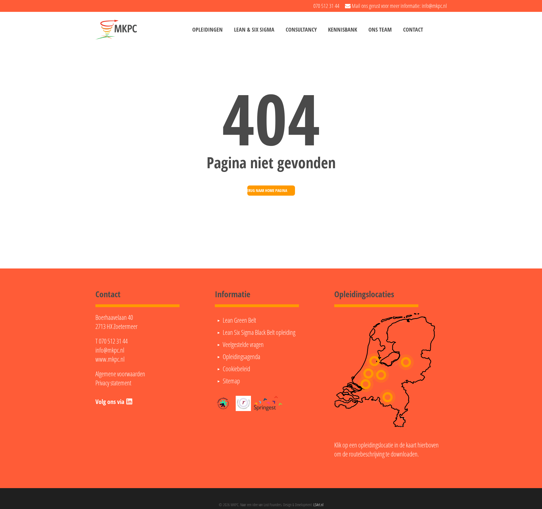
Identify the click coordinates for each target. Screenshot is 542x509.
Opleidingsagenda (241, 356)
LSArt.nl (318, 504)
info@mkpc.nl (109, 350)
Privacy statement (113, 382)
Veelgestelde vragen (243, 344)
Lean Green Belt (239, 320)
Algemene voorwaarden (120, 373)
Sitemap (231, 380)
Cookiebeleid (236, 368)
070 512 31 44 (113, 341)
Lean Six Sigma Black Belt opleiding (259, 332)
